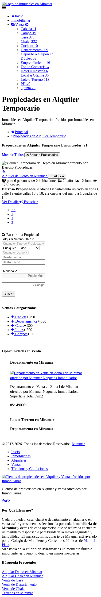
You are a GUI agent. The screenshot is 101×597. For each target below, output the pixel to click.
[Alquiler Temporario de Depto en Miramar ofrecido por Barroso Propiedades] (3, 171)
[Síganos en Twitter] (6, 501)
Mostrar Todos (13, 155)
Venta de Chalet (13, 589)
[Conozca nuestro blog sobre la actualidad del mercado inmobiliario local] (9, 501)
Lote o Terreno (35, 79)
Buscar (8, 294)
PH (25, 84)
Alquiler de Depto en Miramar (33, 176)
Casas (19, 325)
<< (13, 210)
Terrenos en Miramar (17, 593)
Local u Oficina (35, 75)
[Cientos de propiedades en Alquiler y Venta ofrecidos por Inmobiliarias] (27, 4)
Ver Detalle (10, 202)
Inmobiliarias (21, 20)
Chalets (20, 317)
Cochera (29, 46)
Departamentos (26, 321)
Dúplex (28, 58)
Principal (21, 132)
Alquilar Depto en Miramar (22, 572)
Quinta (28, 88)
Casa (28, 37)
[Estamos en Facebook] (3, 501)
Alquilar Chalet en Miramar (22, 576)
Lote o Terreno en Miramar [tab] (32, 420)
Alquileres (19, 460)
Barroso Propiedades (43, 155)
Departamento (34, 50)
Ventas (20, 25)
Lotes (18, 330)
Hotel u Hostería (34, 71)
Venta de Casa (12, 580)
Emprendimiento (35, 63)
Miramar (78, 444)
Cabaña (28, 29)
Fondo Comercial (35, 67)
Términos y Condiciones (29, 469)
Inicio (19, 16)
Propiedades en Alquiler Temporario (39, 136)
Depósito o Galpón (37, 54)
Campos (20, 334)
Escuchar (30, 202)
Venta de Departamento (19, 584)
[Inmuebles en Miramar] (50, 481)
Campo (28, 33)
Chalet (29, 41)
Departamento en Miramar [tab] (31, 362)
